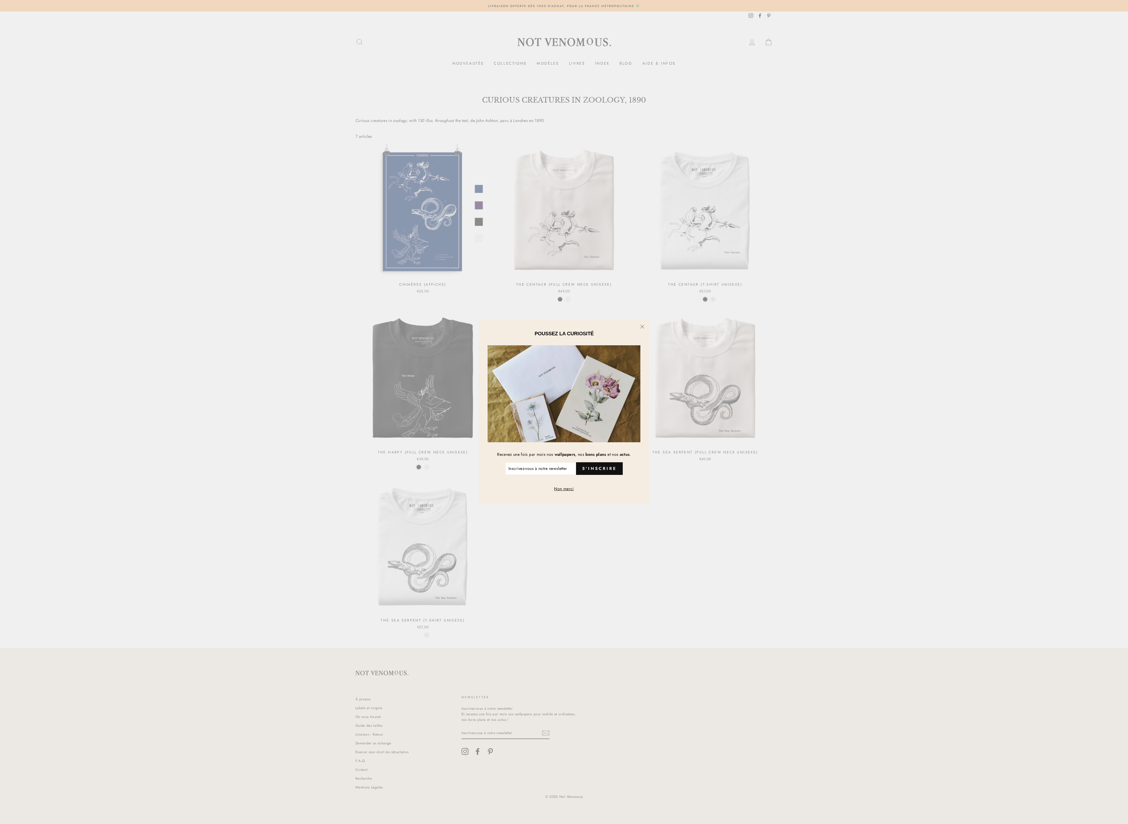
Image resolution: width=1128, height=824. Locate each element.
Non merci (564, 489)
